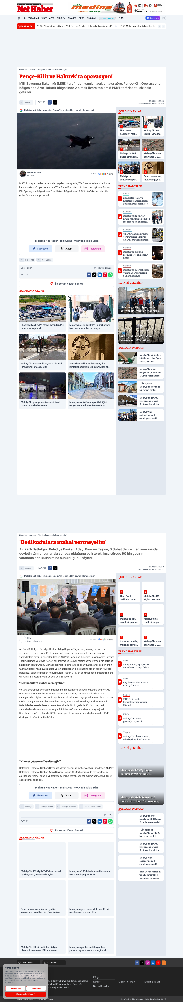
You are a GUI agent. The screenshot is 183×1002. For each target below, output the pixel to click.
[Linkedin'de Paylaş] (100, 275)
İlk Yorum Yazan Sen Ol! (69, 283)
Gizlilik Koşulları (101, 986)
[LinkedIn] (153, 962)
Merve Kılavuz (34, 174)
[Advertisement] (91, 48)
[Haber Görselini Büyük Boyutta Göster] (66, 141)
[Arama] (164, 18)
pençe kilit (27, 102)
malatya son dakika (93, 807)
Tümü (121, 18)
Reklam (97, 981)
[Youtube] (158, 962)
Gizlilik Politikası (126, 981)
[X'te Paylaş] (55, 102)
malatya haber (47, 807)
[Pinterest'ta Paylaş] (105, 275)
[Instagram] (147, 962)
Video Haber (48, 18)
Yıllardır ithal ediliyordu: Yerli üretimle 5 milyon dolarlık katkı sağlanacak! (74, 26)
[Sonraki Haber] (163, 26)
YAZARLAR (52, 963)
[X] (142, 962)
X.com (69, 248)
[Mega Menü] (19, 18)
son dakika (47, 260)
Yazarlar (33, 18)
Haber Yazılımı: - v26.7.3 (143, 999)
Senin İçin (154, 18)
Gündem (61, 18)
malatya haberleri (68, 807)
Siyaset (72, 18)
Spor (81, 18)
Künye (96, 977)
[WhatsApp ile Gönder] (110, 275)
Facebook (42, 248)
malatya (28, 568)
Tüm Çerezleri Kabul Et (26, 994)
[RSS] (164, 962)
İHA (34, 639)
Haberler (23, 69)
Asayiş (32, 69)
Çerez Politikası (15, 988)
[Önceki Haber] (159, 26)
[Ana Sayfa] (25, 18)
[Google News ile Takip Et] (105, 173)
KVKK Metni (36, 988)
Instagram (95, 248)
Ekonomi (91, 18)
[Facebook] (137, 962)
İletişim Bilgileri (152, 981)
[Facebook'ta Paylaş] (50, 102)
